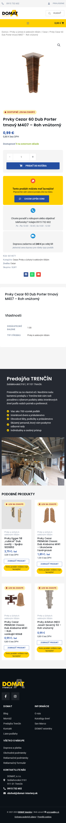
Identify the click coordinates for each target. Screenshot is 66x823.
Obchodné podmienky (14, 753)
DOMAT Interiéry (25, 812)
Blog (5, 713)
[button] (28, 23)
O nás (38, 713)
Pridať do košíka (36, 165)
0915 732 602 (43, 222)
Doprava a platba (12, 747)
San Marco (40, 723)
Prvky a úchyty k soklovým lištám (25, 32)
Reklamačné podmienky (15, 758)
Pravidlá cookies (44, 817)
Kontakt (7, 728)
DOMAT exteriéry (43, 728)
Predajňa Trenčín (12, 723)
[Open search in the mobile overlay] (55, 13)
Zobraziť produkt (17, 561)
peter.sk (53, 812)
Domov (5, 32)
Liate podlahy (10, 733)
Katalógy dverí (42, 718)
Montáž (7, 718)
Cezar (45, 32)
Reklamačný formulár (14, 763)
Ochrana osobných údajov (25, 817)
